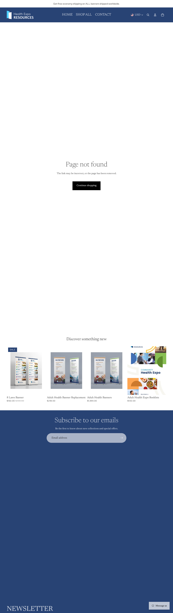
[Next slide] (83, 370)
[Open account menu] (155, 15)
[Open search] (148, 15)
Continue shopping (86, 185)
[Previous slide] (49, 370)
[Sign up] (121, 438)
